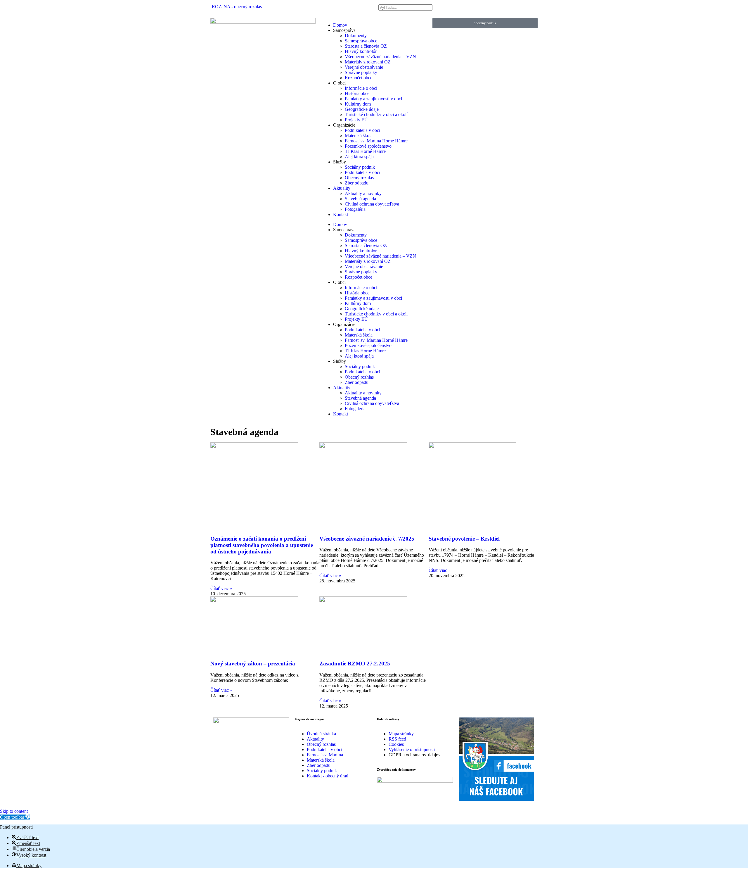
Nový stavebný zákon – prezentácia (252, 663)
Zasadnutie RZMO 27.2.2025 (354, 663)
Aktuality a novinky (363, 193)
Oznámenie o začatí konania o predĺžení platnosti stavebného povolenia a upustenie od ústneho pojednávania (261, 545)
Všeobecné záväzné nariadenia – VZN (380, 56)
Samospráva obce (361, 40)
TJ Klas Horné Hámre (365, 151)
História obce (357, 93)
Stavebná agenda (360, 198)
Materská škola (359, 135)
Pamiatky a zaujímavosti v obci (373, 98)
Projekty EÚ (356, 119)
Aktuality (341, 188)
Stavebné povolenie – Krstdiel (464, 539)
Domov (340, 25)
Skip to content (14, 811)
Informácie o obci (361, 88)
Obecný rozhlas (359, 177)
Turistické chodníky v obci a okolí (376, 114)
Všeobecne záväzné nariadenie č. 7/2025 (366, 539)
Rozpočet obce (358, 77)
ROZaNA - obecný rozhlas (237, 6)
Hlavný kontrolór (361, 51)
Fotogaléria (355, 209)
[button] (15, 817)
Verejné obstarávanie (364, 67)
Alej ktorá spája (359, 156)
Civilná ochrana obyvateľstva (372, 203)
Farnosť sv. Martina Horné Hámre (376, 140)
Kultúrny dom (358, 103)
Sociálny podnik (360, 167)
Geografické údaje (362, 109)
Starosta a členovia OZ (366, 46)
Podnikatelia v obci (362, 130)
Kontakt (340, 214)
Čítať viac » (221, 588)
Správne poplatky (361, 72)
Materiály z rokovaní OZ (368, 61)
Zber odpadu (356, 182)
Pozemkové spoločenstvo (368, 146)
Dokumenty (356, 35)
